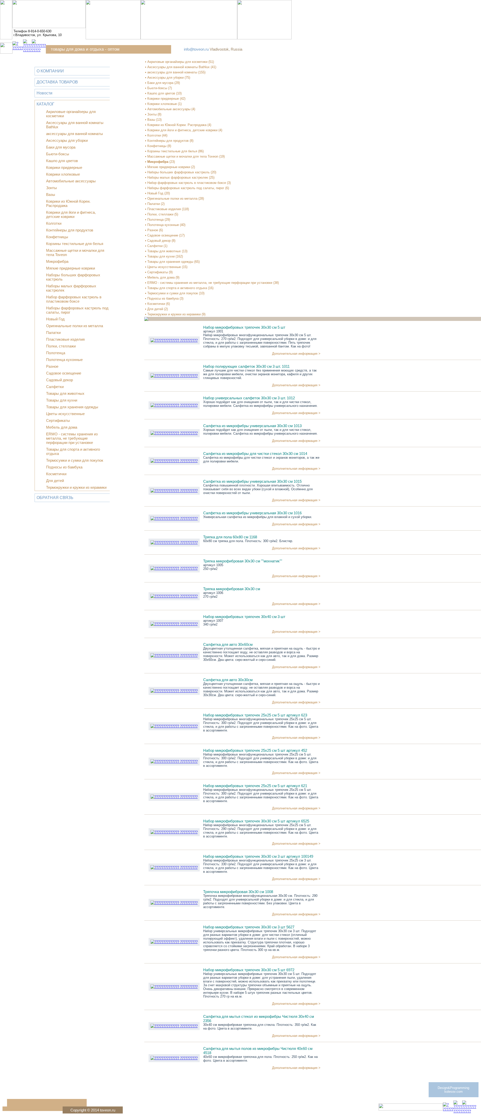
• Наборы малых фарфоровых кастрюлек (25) (179, 177)
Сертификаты (58, 420)
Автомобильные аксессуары (71, 181)
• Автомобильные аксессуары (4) (170, 109)
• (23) (160, 162)
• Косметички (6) (157, 304)
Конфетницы (57, 237)
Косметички (56, 474)
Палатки (53, 332)
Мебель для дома (61, 427)
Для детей (55, 480)
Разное (52, 366)
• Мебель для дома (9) (162, 277)
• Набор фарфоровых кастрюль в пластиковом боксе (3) (188, 183)
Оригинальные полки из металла (74, 326)
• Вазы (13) (153, 119)
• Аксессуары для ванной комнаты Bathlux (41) (180, 67)
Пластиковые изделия (65, 339)
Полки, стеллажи (61, 346)
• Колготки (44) (156, 135)
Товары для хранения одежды (72, 407)
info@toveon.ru (196, 49)
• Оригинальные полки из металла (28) (174, 198)
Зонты (51, 188)
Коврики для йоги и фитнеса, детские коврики (71, 214)
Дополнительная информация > (296, 353)
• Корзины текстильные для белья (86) (174, 151)
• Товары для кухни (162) (164, 256)
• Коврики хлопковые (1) (163, 104)
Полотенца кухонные (64, 359)
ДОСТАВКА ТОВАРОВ (57, 82)
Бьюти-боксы (57, 154)
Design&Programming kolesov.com (453, 1089)
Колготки (53, 223)
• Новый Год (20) (157, 193)
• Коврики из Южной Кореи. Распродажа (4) (178, 125)
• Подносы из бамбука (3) (164, 298)
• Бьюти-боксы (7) (158, 88)
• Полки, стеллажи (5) (161, 214)
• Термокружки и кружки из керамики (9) (175, 314)
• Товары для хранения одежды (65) (172, 262)
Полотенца (55, 353)
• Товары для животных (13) (166, 251)
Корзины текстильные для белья (74, 243)
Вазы (50, 194)
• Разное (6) (154, 230)
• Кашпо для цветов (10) (163, 93)
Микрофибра (57, 261)
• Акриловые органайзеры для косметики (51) (179, 62)
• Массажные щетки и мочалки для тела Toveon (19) (185, 156)
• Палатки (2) (155, 204)
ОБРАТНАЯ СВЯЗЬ (55, 497)
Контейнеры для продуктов (69, 230)
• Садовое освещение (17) (165, 235)
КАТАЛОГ (45, 104)
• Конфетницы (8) (158, 146)
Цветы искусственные (65, 414)
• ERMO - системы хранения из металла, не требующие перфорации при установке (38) (212, 283)
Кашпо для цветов (62, 161)
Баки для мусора (60, 147)
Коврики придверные (64, 167)
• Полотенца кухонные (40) (165, 225)
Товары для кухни (61, 400)
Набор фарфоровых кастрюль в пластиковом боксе (73, 299)
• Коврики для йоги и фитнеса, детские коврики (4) (183, 130)
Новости (44, 93)
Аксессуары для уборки (67, 140)
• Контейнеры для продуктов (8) (169, 141)
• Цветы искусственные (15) (166, 267)
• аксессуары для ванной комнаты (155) (175, 72)
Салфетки (55, 387)
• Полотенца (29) (157, 219)
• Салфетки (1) (156, 246)
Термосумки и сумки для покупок (74, 460)
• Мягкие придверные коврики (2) (170, 167)
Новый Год (55, 319)
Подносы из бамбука (64, 467)
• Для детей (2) (156, 309)
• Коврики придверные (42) (165, 98)
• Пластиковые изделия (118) (167, 209)
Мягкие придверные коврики (70, 268)
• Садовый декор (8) (160, 240)
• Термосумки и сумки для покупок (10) (174, 293)
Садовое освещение (63, 373)
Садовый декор (59, 380)
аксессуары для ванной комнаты (74, 134)
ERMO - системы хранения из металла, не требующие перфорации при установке (72, 438)
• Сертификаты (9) (159, 272)
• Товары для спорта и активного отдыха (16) (179, 288)
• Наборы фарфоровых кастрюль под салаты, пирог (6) (187, 188)
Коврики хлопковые (63, 174)
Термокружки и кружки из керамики (76, 487)
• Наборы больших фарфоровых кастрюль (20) (180, 172)
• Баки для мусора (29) (162, 83)
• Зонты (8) (153, 114)
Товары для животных (65, 393)
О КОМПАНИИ (50, 71)
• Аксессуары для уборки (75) (167, 77)
